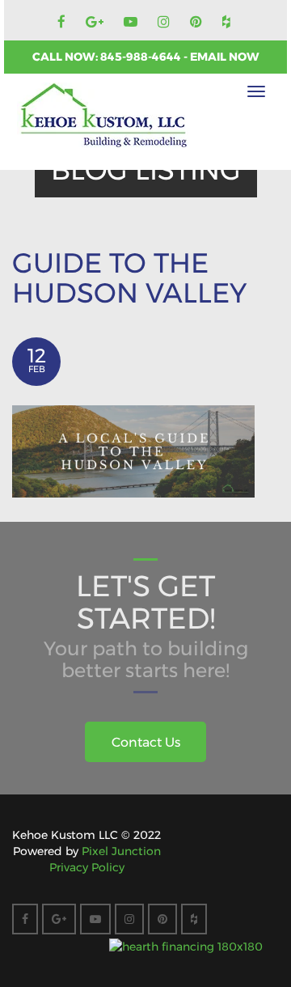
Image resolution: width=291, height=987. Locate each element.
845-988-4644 (141, 56)
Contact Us (146, 742)
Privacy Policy (86, 867)
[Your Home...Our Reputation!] (103, 115)
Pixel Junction (121, 851)
